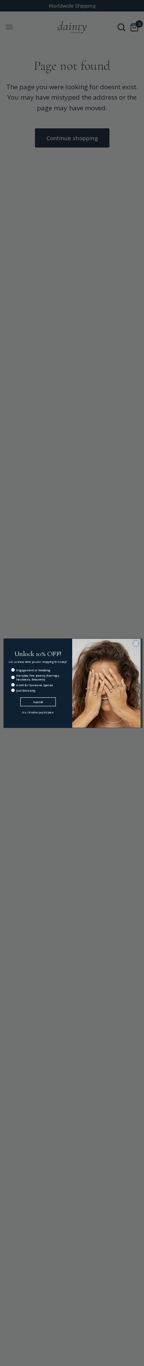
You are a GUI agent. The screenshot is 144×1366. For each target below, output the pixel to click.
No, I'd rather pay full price (37, 712)
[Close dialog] (135, 643)
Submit (38, 701)
